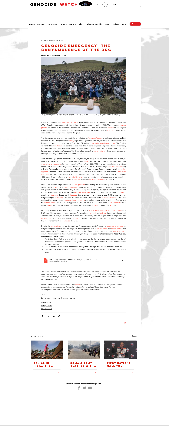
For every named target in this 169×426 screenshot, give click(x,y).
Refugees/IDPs (46, 306)
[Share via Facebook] (42, 316)
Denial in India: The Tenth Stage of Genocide (46, 364)
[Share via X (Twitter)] (48, 316)
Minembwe (65, 298)
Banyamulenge (46, 298)
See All (134, 336)
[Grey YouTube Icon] (90, 388)
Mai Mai (72, 298)
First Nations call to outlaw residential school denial (120, 364)
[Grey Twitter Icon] (84, 388)
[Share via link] (59, 316)
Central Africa (46, 303)
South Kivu (56, 298)
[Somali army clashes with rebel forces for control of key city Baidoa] (84, 350)
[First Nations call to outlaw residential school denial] (120, 350)
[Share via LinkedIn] (54, 316)
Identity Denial (46, 309)
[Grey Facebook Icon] (78, 388)
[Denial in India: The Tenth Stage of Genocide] (47, 350)
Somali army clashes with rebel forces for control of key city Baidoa (82, 364)
